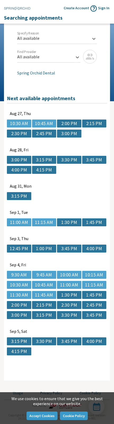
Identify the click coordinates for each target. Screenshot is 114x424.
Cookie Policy (74, 415)
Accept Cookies (42, 415)
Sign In (103, 8)
